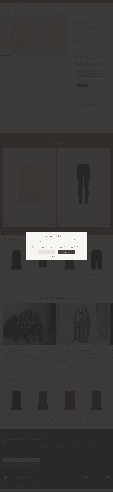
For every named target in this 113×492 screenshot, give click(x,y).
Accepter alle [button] (66, 252)
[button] (56, 257)
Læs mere (56, 242)
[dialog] (56, 246)
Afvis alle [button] (46, 252)
